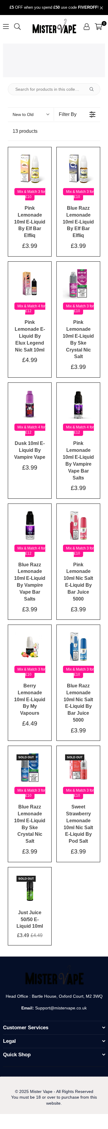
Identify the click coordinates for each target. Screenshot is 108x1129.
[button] (98, 26)
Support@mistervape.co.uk (60, 1008)
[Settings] (86, 26)
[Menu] (5, 26)
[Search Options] (94, 89)
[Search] (17, 26)
